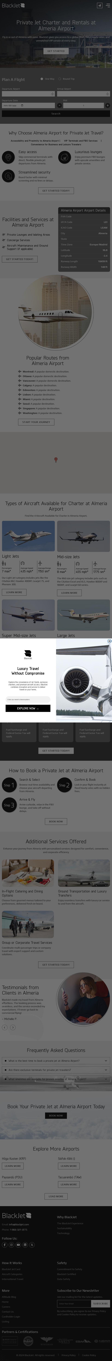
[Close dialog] (109, 641)
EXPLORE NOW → (28, 708)
